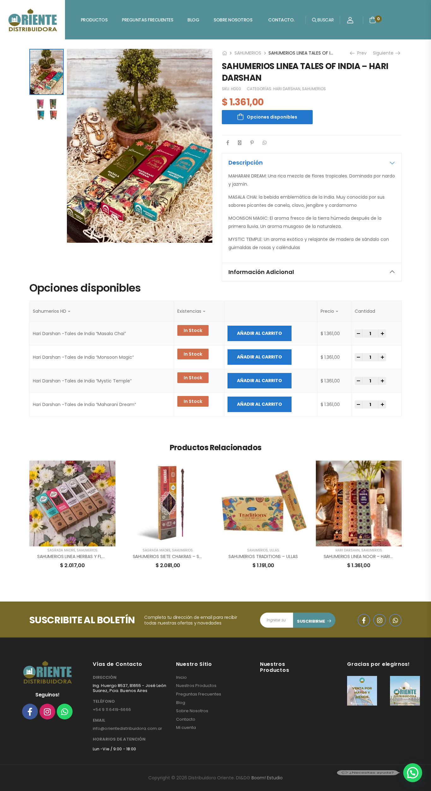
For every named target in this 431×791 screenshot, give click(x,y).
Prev (360, 53)
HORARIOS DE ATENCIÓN (119, 739)
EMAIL (99, 720)
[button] (412, 772)
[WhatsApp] (265, 142)
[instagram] (379, 620)
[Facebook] (227, 142)
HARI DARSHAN (286, 88)
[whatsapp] (395, 620)
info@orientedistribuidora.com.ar (127, 728)
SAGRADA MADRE (61, 550)
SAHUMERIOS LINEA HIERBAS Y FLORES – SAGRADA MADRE (95, 556)
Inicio (181, 677)
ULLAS (274, 550)
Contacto (185, 719)
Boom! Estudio (267, 778)
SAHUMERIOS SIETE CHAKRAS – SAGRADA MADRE (182, 556)
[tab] (311, 163)
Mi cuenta (186, 727)
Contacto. (281, 20)
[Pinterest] (252, 142)
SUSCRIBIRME (311, 621)
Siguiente (384, 53)
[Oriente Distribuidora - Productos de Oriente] (32, 20)
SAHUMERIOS (247, 53)
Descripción (245, 162)
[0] (372, 20)
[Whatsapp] (65, 711)
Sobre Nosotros (233, 20)
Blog (193, 20)
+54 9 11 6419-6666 (112, 709)
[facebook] (363, 620)
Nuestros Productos (196, 685)
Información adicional (261, 272)
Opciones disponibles (272, 117)
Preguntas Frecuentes (147, 20)
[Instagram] (47, 711)
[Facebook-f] (30, 711)
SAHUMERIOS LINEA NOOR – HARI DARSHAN (367, 556)
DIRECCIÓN (104, 677)
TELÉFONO (104, 701)
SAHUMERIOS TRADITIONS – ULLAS (263, 556)
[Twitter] (239, 142)
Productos (94, 20)
